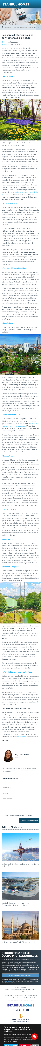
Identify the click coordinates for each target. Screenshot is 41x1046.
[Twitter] (24, 1010)
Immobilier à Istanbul (11, 989)
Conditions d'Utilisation (25, 815)
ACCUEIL (8, 27)
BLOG (16, 27)
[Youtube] (27, 1010)
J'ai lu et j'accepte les (18, 815)
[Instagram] (16, 1010)
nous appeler (21, 737)
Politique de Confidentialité (14, 1000)
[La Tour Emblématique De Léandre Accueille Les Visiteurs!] (20, 861)
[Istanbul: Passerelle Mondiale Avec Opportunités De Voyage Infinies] (20, 900)
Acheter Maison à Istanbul (20, 992)
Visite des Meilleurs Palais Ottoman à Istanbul (19, 942)
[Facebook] (13, 1010)
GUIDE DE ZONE (26, 27)
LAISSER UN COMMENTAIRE (29, 820)
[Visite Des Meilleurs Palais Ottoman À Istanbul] (20, 939)
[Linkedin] (20, 1010)
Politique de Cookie (29, 1000)
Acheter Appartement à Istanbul (27, 989)
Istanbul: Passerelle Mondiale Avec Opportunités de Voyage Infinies (15, 904)
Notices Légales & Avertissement (13, 997)
